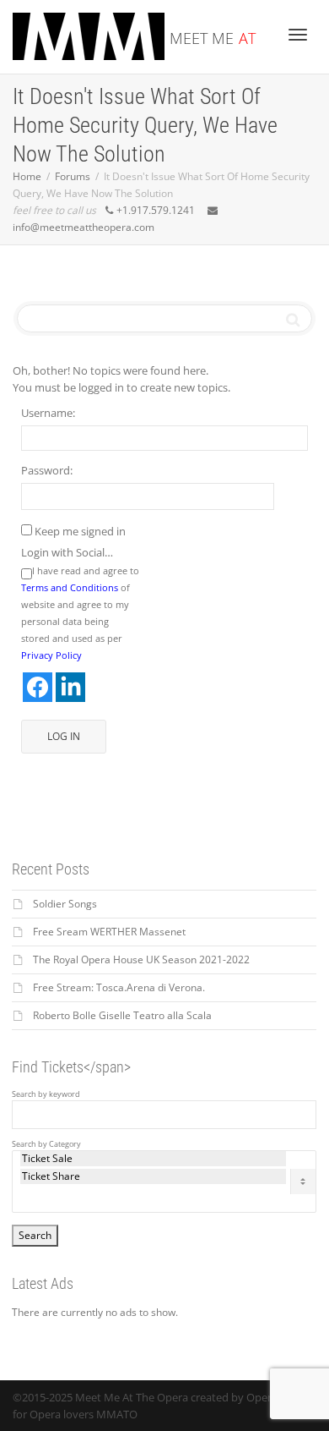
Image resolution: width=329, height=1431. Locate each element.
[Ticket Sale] (153, 1158)
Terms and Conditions (69, 587)
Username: (48, 412)
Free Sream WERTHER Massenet (109, 931)
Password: (47, 470)
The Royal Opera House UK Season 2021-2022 (141, 959)
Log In (63, 736)
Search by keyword (46, 1094)
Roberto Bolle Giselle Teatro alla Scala (122, 1015)
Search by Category (46, 1144)
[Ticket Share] (153, 1176)
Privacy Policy (51, 655)
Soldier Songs (65, 903)
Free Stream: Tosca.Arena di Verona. (119, 987)
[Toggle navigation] (297, 34)
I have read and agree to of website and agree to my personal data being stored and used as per (80, 612)
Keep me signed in (80, 531)
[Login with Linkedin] (70, 687)
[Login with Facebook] (37, 687)
